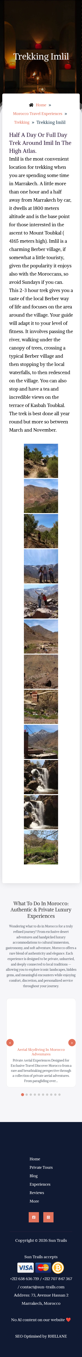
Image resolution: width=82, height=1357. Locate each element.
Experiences (40, 1184)
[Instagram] (48, 1217)
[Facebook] (34, 1217)
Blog (34, 1175)
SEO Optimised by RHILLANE (41, 1336)
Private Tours (41, 1167)
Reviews (37, 1192)
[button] (10, 1042)
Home (35, 1158)
